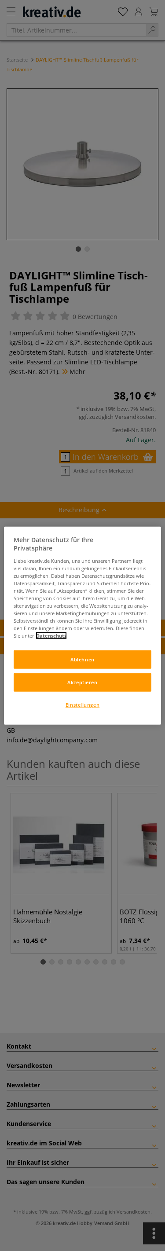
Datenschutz (51, 635)
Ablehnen (82, 659)
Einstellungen (82, 704)
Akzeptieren (82, 682)
